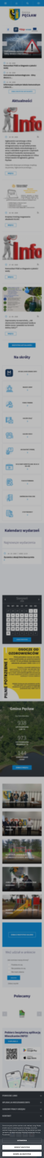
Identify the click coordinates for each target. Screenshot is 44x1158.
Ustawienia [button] (22, 1140)
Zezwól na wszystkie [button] (22, 1154)
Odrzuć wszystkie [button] (22, 1147)
